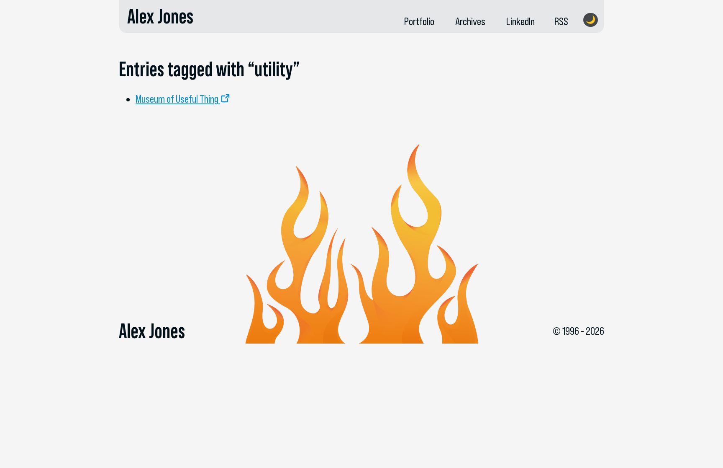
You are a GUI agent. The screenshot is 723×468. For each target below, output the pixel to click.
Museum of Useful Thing (177, 99)
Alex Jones (160, 16)
